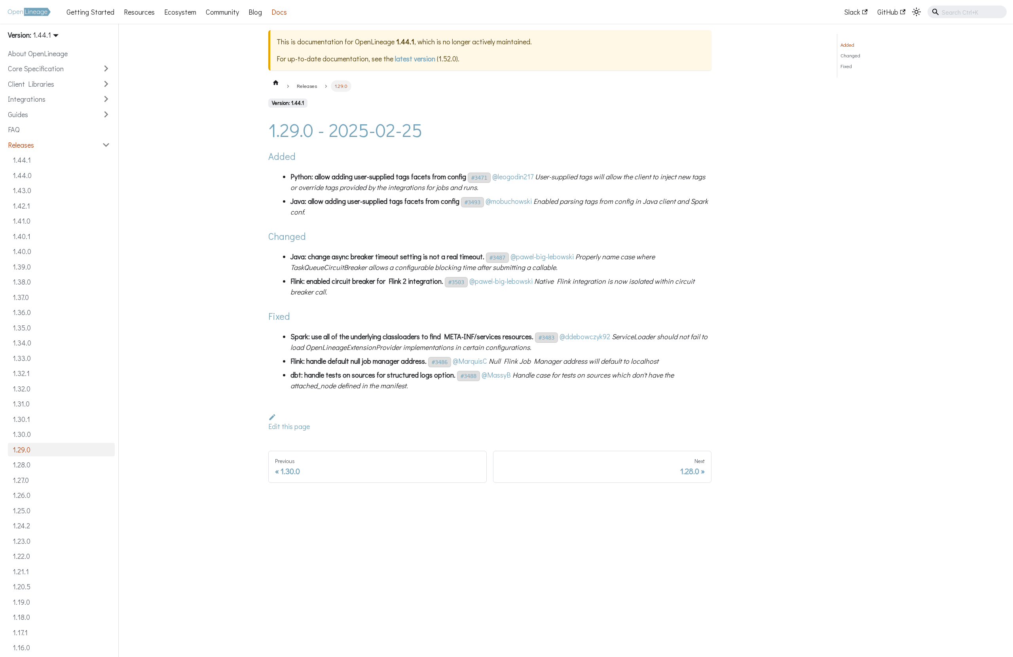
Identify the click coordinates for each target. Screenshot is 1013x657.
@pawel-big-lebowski (542, 256)
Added (847, 45)
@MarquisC (470, 361)
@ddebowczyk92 (585, 336)
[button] (59, 69)
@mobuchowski (509, 201)
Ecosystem (180, 12)
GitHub (887, 12)
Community (222, 12)
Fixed (846, 66)
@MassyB (496, 375)
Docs (279, 12)
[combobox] (967, 12)
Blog (255, 12)
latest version (415, 58)
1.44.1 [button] (42, 35)
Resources (139, 12)
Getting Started (90, 12)
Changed (850, 55)
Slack (852, 12)
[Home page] (275, 82)
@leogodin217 (512, 176)
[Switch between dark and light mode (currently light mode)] (916, 12)
